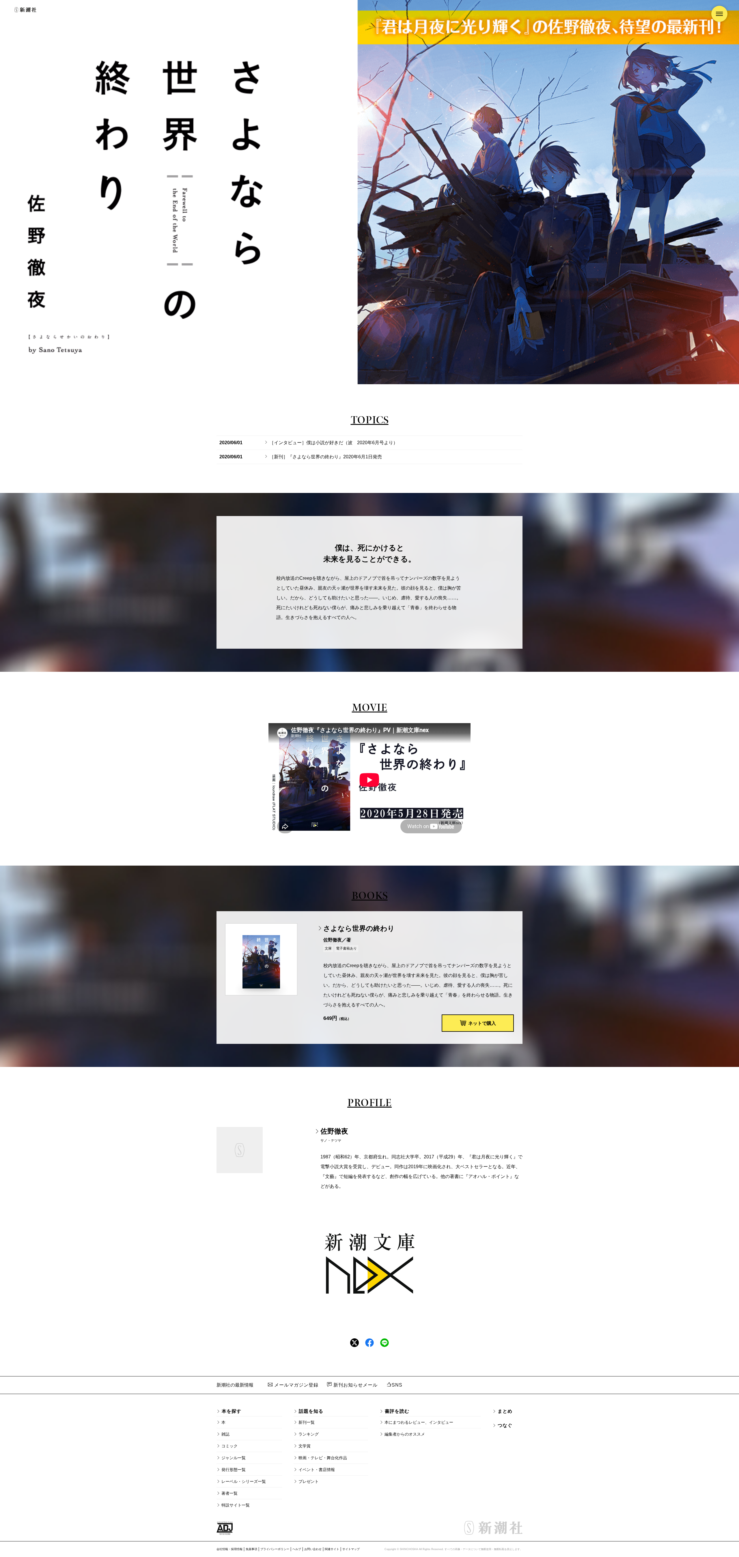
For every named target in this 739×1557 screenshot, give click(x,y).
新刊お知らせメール (355, 1384)
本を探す (231, 1411)
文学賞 (304, 1446)
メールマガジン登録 (295, 1384)
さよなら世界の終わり (359, 928)
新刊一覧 (306, 1422)
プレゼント (308, 1481)
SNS (397, 1384)
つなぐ (505, 1425)
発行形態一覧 (233, 1469)
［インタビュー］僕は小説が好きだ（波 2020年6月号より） (333, 442)
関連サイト (332, 1549)
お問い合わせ (313, 1549)
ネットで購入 (482, 1023)
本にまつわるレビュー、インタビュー (419, 1422)
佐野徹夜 (334, 1131)
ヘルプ (296, 1549)
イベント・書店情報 (316, 1469)
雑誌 (225, 1434)
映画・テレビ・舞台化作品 (322, 1457)
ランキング (308, 1434)
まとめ (505, 1411)
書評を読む (397, 1411)
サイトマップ (351, 1549)
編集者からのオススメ (405, 1434)
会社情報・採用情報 (229, 1549)
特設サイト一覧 (235, 1505)
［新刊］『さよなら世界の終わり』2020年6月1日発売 (325, 456)
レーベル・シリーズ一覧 (243, 1481)
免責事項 (251, 1549)
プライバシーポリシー (274, 1549)
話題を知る (311, 1411)
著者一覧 (229, 1493)
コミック (229, 1446)
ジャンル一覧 (233, 1457)
